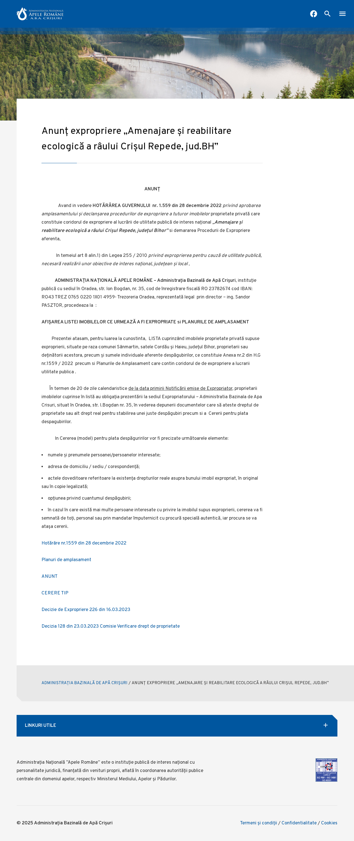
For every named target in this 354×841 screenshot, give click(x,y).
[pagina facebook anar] (313, 14)
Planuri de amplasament (66, 560)
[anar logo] (40, 14)
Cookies (329, 823)
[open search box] (327, 14)
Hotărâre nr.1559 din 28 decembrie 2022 (83, 543)
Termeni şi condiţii (258, 823)
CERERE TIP (54, 593)
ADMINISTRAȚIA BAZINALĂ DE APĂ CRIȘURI (84, 683)
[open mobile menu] (342, 14)
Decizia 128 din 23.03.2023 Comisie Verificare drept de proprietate (110, 626)
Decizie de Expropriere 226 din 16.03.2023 (85, 610)
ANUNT (49, 577)
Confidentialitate (299, 823)
